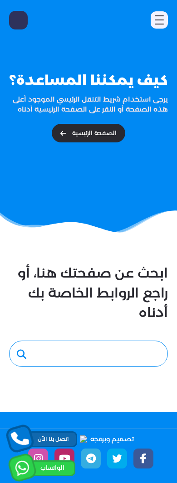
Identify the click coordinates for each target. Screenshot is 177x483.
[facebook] (143, 458)
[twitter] (117, 458)
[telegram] (91, 458)
